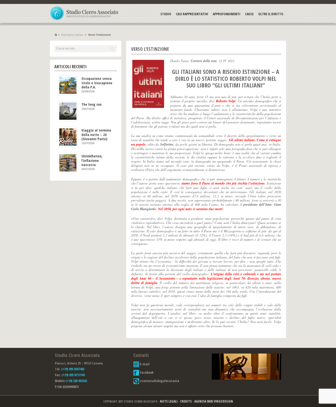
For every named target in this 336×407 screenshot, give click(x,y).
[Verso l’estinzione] (148, 84)
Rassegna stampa (72, 34)
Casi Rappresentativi (192, 14)
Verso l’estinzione (150, 49)
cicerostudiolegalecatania (159, 380)
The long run (91, 104)
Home (56, 34)
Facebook (146, 372)
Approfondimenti (226, 14)
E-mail (144, 364)
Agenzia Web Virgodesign (213, 401)
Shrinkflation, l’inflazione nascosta (92, 160)
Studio (165, 14)
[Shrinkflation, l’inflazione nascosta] (67, 163)
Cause (249, 14)
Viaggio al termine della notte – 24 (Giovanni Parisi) (96, 134)
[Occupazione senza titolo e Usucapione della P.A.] (67, 85)
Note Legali (169, 401)
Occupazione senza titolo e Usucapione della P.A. (96, 82)
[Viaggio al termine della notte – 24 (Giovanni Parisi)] (67, 137)
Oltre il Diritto (270, 14)
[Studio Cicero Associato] (84, 20)
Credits (186, 401)
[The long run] (67, 111)
